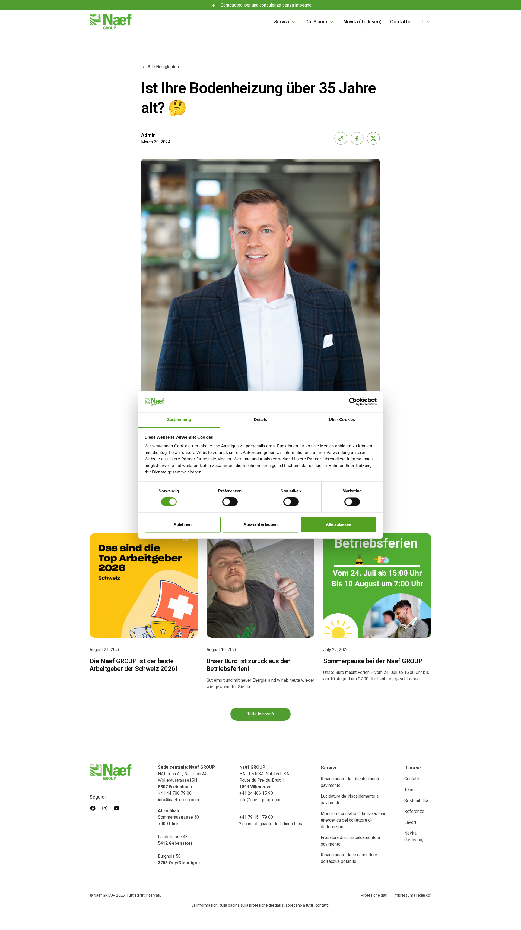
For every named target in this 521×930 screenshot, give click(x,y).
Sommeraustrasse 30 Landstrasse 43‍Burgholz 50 (179, 836)
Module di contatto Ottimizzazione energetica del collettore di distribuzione (353, 820)
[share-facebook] (357, 138)
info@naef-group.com (178, 799)
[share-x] (373, 138)
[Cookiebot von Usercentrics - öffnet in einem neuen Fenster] (353, 402)
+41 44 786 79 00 (175, 793)
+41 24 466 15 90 (256, 793)
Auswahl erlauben (260, 524)
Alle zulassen (338, 524)
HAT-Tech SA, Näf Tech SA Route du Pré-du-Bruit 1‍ (264, 777)
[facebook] (93, 808)
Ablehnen (182, 524)
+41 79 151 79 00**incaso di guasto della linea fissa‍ (271, 820)
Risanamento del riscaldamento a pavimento (352, 782)
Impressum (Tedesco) (412, 895)
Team (409, 789)
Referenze (414, 811)
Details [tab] (260, 419)
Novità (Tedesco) (363, 21)
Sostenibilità (416, 800)
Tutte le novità (260, 714)
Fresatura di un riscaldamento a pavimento (350, 841)
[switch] (230, 502)
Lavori (410, 822)
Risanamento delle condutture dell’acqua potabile (349, 858)
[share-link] (340, 138)
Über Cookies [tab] (342, 419)
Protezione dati (374, 895)
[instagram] (104, 808)
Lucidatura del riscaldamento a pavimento (350, 799)
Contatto (400, 21)
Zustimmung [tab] (179, 419)
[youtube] (116, 808)
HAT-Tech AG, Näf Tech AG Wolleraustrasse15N (186, 777)
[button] (285, 21)
